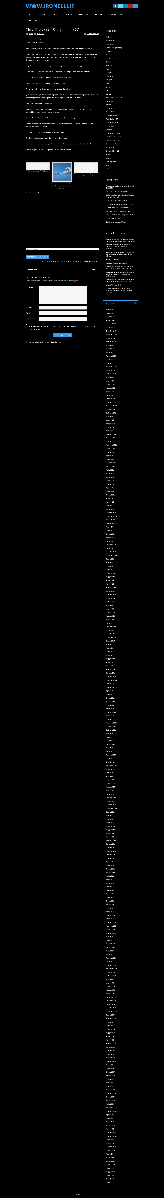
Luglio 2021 (110, 491)
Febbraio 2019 (111, 587)
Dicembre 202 (110, 1179)
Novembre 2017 (111, 637)
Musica (108, 105)
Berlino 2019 (110, 44)
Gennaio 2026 (110, 327)
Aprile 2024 (110, 392)
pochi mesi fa (35, 118)
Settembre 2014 (111, 773)
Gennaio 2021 (110, 509)
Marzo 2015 (110, 751)
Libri (107, 90)
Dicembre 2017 (111, 634)
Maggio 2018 (110, 616)
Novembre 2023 (111, 406)
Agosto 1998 (110, 1154)
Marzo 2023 (110, 431)
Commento (31, 287)
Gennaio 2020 (110, 548)
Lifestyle (98, 14)
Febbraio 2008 (111, 1043)
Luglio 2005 (110, 1118)
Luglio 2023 (110, 420)
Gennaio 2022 (110, 477)
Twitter (120, 6)
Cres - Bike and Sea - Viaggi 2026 (117, 191)
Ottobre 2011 (110, 887)
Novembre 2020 (111, 516)
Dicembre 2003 (111, 1147)
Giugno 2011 (110, 901)
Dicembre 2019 (111, 552)
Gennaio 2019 (110, 591)
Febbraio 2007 (111, 1086)
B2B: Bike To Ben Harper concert (117, 201)
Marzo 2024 (110, 395)
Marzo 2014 (110, 794)
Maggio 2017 (110, 659)
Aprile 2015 (110, 748)
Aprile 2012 (110, 876)
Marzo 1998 (110, 1157)
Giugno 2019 (110, 573)
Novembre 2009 (111, 969)
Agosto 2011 (110, 894)
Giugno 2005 (110, 1122)
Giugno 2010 (110, 944)
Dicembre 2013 (111, 805)
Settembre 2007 (111, 1061)
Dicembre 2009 (111, 965)
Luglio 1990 (110, 1168)
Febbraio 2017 (111, 669)
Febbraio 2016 (111, 712)
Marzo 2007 (110, 1083)
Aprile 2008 (110, 1036)
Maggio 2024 (110, 388)
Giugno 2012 (110, 869)
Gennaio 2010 (110, 962)
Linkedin (125, 6)
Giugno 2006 (110, 1097)
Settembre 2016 (111, 687)
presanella (55, 261)
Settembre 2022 (111, 452)
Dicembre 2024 (111, 363)
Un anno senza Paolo (113, 218)
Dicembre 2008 (111, 1008)
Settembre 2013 (111, 815)
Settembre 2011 (111, 890)
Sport (31, 14)
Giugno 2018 (110, 612)
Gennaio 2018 (110, 630)
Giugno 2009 (110, 986)
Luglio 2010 (110, 940)
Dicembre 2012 (111, 848)
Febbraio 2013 (111, 840)
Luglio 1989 (110, 1175)
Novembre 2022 (111, 445)
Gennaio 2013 (110, 844)
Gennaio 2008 (110, 1047)
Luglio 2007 (110, 1068)
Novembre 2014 (111, 766)
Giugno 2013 (110, 826)
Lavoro (108, 87)
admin (31, 34)
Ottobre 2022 (110, 448)
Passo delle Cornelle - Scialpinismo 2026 (119, 215)
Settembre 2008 (111, 1018)
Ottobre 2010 (110, 929)
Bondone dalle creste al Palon (116, 222)
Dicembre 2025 (111, 331)
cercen (49, 261)
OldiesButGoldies (116, 14)
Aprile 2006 (110, 1104)
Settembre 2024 (111, 374)
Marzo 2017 (110, 666)
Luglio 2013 (110, 823)
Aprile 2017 (110, 662)
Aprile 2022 (110, 470)
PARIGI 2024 (110, 126)
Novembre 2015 (111, 723)
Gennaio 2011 (110, 919)
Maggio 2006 (110, 1100)
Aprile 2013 (110, 833)
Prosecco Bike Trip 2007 (114, 137)
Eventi (43, 14)
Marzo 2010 (110, 954)
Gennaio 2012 (110, 883)
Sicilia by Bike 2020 (112, 151)
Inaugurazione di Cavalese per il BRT (118, 211)
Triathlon (109, 158)
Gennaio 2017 (110, 673)
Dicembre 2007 (111, 1051)
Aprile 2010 (110, 951)
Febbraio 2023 (111, 434)
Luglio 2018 (110, 609)
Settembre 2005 (111, 1111)
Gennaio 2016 (110, 716)
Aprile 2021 (110, 498)
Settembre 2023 (111, 413)
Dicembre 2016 (111, 676)
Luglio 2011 (110, 897)
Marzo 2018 (110, 623)
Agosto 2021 (110, 488)
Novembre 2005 (111, 1108)
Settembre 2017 (111, 644)
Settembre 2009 (111, 976)
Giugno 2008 (110, 1029)
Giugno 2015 (110, 741)
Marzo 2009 (110, 997)
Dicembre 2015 (111, 719)
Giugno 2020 (110, 534)
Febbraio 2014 (111, 798)
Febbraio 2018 (111, 627)
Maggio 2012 (110, 872)
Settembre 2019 (111, 562)
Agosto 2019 (110, 566)
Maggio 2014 (110, 787)
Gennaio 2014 (110, 801)
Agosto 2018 (110, 605)
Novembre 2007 (111, 1054)
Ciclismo (109, 51)
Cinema (108, 55)
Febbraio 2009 (111, 1001)
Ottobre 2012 (110, 855)
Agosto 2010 (110, 937)
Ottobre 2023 (110, 409)
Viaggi (55, 14)
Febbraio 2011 (111, 915)
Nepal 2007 (110, 108)
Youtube (130, 6)
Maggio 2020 (110, 538)
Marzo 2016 (110, 709)
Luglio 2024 (110, 381)
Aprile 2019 (110, 580)
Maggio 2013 (110, 830)
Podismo (109, 130)
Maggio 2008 (110, 1033)
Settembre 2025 (111, 342)
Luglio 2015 (110, 737)
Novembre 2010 (111, 926)
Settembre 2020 (111, 523)
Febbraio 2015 (111, 755)
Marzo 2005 (110, 1129)
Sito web (30, 318)
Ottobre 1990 (110, 1164)
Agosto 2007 (110, 1065)
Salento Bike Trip (111, 144)
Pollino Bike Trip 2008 (113, 133)
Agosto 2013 (110, 819)
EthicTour (109, 65)
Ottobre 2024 (110, 370)
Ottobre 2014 (110, 769)
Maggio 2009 (110, 990)
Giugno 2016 (110, 698)
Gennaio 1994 (110, 1161)
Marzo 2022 (110, 473)
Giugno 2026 (110, 317)
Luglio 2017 (110, 652)
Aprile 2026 (110, 320)
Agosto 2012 (110, 862)
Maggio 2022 (110, 466)
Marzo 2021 (110, 502)
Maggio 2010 (110, 947)
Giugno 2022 (110, 463)
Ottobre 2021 (110, 481)
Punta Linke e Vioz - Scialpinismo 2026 (119, 208)
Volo (107, 169)
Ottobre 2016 (110, 684)
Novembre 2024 (111, 367)
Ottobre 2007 (110, 1058)
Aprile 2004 (110, 1143)
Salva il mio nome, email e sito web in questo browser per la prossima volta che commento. (61, 328)
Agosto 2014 (110, 776)
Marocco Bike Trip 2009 (114, 97)
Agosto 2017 (110, 648)
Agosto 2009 (110, 979)
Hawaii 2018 (110, 76)
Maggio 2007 (110, 1076)
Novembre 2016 (111, 680)
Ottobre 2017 (110, 641)
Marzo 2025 (110, 352)
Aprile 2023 (110, 427)
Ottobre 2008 (110, 1015)
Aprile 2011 (110, 908)
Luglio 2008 (110, 1026)
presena (62, 261)
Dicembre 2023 (111, 402)
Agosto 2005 (110, 1115)
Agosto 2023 (110, 416)
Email (29, 313)
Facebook (115, 6)
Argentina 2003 (111, 41)
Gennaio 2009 (110, 1004)
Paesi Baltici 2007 (112, 119)
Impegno (33, 20)
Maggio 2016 (110, 701)
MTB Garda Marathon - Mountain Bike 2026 (120, 204)
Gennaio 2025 (110, 359)
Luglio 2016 (110, 694)
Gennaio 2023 (110, 438)
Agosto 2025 (110, 345)
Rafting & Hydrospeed (113, 140)
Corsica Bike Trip (111, 58)
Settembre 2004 (111, 1136)
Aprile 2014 (110, 790)
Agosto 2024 (110, 377)
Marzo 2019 (110, 584)
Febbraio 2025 (111, 356)
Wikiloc (35, 249)
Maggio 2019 (110, 577)
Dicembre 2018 (111, 595)
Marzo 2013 (110, 837)
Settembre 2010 (111, 933)
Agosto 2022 (110, 456)
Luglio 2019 (110, 570)
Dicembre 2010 (111, 922)
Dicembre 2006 (111, 1093)
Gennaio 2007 (110, 1090)
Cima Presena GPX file (34, 193)
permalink (95, 261)
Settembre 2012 (111, 858)
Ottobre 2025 (110, 338)
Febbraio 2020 (111, 545)
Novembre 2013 (111, 808)
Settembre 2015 (111, 730)
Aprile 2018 (110, 620)
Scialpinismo (39, 257)
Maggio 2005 (110, 1125)
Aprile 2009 (110, 994)
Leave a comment (93, 34)
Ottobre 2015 (110, 726)
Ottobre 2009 (110, 972)
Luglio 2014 (110, 780)
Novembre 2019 (111, 555)
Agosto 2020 (110, 527)
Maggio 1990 (110, 1172)
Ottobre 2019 (110, 559)
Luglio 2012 (110, 865)
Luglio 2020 (110, 530)
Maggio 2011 (110, 904)
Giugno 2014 (110, 783)
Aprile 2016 (110, 705)
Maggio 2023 (110, 424)
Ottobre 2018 (110, 598)
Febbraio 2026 (111, 324)
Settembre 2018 (111, 602)
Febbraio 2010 (111, 958)
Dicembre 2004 (111, 1132)
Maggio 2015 (110, 744)
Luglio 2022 (110, 459)
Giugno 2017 (110, 655)
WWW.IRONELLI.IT (50, 6)
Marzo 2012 (110, 880)
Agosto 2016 (110, 691)
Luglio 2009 (110, 983)
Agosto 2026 (110, 310)
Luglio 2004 (110, 1140)
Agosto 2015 (110, 734)
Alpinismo (109, 37)
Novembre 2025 (111, 334)
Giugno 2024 (110, 384)
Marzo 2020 (110, 541)
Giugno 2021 (110, 495)
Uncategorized (111, 162)
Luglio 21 (109, 1182)
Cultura (68, 14)
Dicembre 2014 (111, 762)
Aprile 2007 (110, 1079)
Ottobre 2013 (110, 812)
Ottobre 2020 (110, 520)
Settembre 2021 (111, 484)
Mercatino (83, 14)
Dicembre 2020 (111, 513)
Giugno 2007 (110, 1072)
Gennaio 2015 (110, 758)
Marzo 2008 (110, 1040)
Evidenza (109, 73)
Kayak (108, 83)
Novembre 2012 (111, 851)
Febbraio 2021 (111, 506)
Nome (29, 307)
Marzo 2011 (110, 912)
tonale (77, 261)
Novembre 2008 (111, 1011)
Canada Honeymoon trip (114, 48)
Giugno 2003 (110, 1150)
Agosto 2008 (110, 1022)
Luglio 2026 (110, 313)
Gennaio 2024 (110, 399)
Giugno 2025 (110, 349)
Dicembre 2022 (111, 441)
